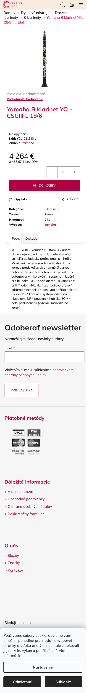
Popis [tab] (16, 238)
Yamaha (28, 143)
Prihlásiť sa (22, 390)
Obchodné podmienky (26, 499)
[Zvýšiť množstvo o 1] (74, 172)
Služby (13, 555)
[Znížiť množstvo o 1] (52, 172)
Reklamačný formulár (26, 513)
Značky (14, 562)
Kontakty (15, 570)
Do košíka (47, 185)
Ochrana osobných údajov (30, 506)
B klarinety (51, 209)
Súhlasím (63, 682)
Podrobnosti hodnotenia (25, 99)
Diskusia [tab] (31, 238)
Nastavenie (43, 667)
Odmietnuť (22, 682)
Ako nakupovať (21, 491)
